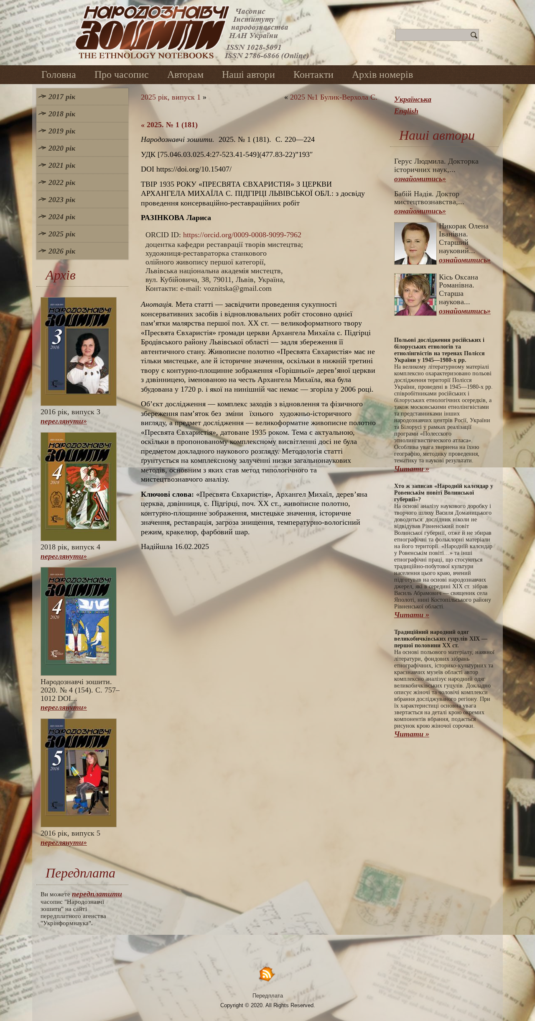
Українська (412, 99)
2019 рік (61, 131)
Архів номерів (382, 74)
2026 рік (61, 251)
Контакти (313, 74)
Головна (58, 74)
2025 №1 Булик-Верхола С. (333, 97)
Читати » (411, 468)
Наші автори (248, 74)
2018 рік (61, 114)
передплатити (97, 894)
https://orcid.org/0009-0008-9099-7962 (242, 235)
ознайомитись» (420, 178)
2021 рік (61, 165)
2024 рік (61, 217)
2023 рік (61, 199)
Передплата (267, 996)
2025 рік (61, 234)
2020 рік (61, 148)
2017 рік (61, 96)
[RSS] (267, 973)
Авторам (185, 74)
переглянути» (64, 421)
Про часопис (121, 74)
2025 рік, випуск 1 (171, 97)
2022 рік (61, 182)
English (406, 111)
